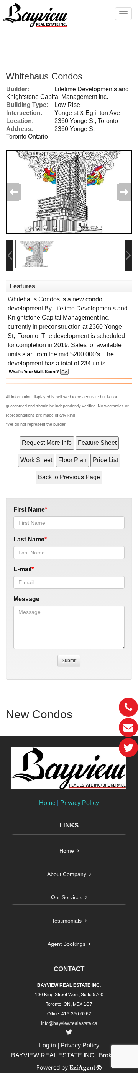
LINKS (69, 825)
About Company (66, 874)
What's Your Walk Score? (34, 371)
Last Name (28, 539)
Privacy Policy (79, 803)
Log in (47, 1045)
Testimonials (67, 921)
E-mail (22, 569)
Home (47, 803)
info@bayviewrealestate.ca (69, 1023)
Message (26, 599)
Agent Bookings (66, 944)
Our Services (66, 897)
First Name (29, 509)
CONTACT (69, 969)
